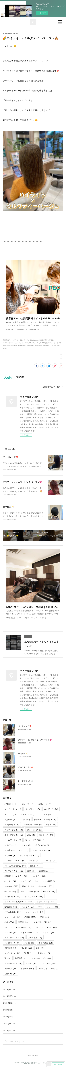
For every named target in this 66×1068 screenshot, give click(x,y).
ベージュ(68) (27, 340)
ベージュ (10, 881)
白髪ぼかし (10, 804)
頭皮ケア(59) (49, 340)
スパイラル (35, 937)
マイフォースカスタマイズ (18, 901)
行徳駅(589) (22, 345)
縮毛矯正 (27, 968)
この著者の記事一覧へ (51, 386)
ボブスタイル (42, 845)
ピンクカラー (12, 896)
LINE (31, 834)
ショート (52, 906)
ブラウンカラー (29, 891)
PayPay (26, 947)
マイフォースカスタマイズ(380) (40, 343)
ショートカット (34, 911)
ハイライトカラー (32, 906)
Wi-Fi (28, 953)
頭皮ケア (28, 886)
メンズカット (32, 809)
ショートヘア (12, 917)
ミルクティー (28, 814)
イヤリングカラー (29, 855)
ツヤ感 (9, 850)
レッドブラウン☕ (25, 781)
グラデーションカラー (45, 819)
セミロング (46, 834)
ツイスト (48, 932)
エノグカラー (11, 824)
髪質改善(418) (12, 345)
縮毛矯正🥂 (8, 506)
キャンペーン (12, 953)
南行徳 (23, 922)
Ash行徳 (20, 376)
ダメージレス (34, 829)
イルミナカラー (33, 896)
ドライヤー (10, 845)
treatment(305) (38, 340)
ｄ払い (23, 850)
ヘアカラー (48, 963)
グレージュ (27, 804)
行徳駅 (30, 917)
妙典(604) (38, 345)
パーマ (31, 963)
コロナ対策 (46, 942)
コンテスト (49, 860)
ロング (25, 819)
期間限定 (21, 958)
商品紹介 (9, 819)
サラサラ (46, 814)
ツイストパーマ (29, 932)
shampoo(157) (8, 343)
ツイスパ (10, 932)
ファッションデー (32, 824)
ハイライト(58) (17, 340)
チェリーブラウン (13, 829)
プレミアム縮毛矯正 (15, 865)
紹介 (40, 947)
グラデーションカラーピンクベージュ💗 (22, 481)
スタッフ (10, 968)
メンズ (29, 942)
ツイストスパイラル (46, 927)
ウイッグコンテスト (14, 860)
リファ (26, 845)
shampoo (45, 886)
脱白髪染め (45, 870)
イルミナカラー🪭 (25, 767)
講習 (30, 870)
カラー (51, 824)
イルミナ (10, 814)
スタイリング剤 (42, 922)
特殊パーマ (45, 804)
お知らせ (10, 973)
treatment (11, 886)
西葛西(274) (7, 340)
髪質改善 (10, 906)
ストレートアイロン (35, 840)
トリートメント (46, 901)
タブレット (44, 953)
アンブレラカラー (13, 870)
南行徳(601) (47, 345)
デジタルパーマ (13, 963)
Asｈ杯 (33, 860)
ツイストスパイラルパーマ (17, 927)
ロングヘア (51, 809)
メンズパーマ (12, 942)
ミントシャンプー (41, 850)
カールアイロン (12, 840)
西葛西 (35, 865)
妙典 (9, 922)
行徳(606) (30, 345)
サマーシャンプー (41, 958)
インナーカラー (29, 881)
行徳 (44, 917)
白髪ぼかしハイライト (15, 876)
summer (10, 891)
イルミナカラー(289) (21, 343)
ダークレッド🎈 (10, 457)
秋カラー (9, 855)
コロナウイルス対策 (48, 968)
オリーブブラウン (13, 834)
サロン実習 (49, 881)
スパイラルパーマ (14, 937)
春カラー (49, 891)
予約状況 (10, 947)
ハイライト (39, 876)
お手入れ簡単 (12, 911)
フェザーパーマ (12, 809)
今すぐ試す (42, 13)
